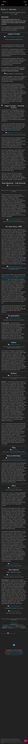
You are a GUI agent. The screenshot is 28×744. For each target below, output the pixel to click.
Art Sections (13, 623)
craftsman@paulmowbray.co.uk (16, 654)
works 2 (21, 624)
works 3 (12, 626)
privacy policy (19, 742)
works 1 (6, 624)
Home (4, 1)
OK (25, 740)
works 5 (17, 627)
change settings (13, 742)
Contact (25, 1)
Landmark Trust (9, 276)
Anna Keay (4, 279)
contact (12, 14)
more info (7, 742)
